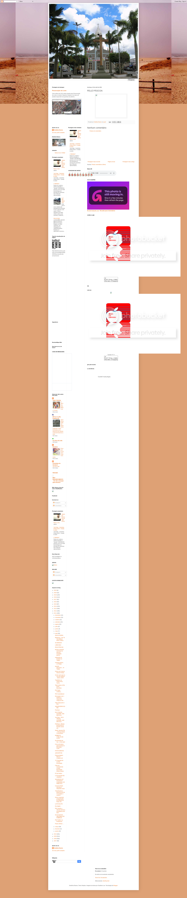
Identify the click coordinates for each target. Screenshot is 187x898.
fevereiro (57, 829)
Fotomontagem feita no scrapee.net (59, 757)
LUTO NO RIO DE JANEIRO (59, 776)
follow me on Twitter (60, 153)
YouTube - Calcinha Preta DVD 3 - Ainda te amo (59, 175)
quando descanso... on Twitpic (59, 668)
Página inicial (111, 161)
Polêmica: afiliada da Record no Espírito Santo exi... (59, 726)
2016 (55, 601)
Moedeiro (55, 447)
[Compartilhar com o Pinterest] (120, 122)
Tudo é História (57, 400)
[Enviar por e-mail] (113, 122)
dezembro (58, 615)
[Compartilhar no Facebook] (118, 122)
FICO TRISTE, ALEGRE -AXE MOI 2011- (59, 714)
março (57, 826)
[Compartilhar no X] (116, 122)
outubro (57, 619)
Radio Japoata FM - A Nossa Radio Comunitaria (60, 732)
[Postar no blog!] (115, 122)
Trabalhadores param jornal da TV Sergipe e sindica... (60, 793)
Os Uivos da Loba (57, 440)
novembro (58, 617)
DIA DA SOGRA (59, 635)
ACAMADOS (58, 642)
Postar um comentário (95, 131)
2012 (55, 611)
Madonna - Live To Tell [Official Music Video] (60, 639)
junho (57, 629)
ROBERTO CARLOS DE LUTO (59, 737)
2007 (55, 841)
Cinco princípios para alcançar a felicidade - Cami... (60, 746)
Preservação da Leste (59, 90)
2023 (55, 590)
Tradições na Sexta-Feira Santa (59, 681)
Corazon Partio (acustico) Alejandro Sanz (60, 787)
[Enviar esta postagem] (109, 122)
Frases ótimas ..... (59, 823)
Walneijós (55, 472)
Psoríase (57, 710)
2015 (55, 604)
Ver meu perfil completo (58, 132)
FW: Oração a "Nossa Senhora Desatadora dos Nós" (60, 810)
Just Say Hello (56, 466)
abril (56, 633)
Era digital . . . (58, 806)
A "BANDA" (56, 183)
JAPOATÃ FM (58, 753)
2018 (55, 597)
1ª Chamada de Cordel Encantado (59, 762)
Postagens (57, 502)
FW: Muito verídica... (58, 691)
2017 (55, 599)
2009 (55, 836)
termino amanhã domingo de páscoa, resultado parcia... (59, 652)
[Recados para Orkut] (108, 209)
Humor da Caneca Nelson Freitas (60, 672)
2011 (55, 613)
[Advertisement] (111, 146)
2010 (55, 834)
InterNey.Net (106, 881)
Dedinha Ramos (58, 130)
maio (56, 631)
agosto (57, 624)
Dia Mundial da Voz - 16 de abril (60, 741)
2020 (55, 592)
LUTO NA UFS (59, 804)
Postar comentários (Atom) (99, 164)
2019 (55, 595)
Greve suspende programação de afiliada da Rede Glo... (59, 799)
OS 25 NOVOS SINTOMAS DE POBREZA (59, 816)
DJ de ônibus (58, 773)
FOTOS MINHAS (59, 750)
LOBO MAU (58, 645)
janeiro (57, 831)
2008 (55, 838)
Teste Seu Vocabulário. (101, 877)
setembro (57, 622)
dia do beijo (57, 218)
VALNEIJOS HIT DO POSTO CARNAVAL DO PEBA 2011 (60, 781)
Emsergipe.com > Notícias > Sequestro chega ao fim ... (59, 698)
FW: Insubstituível (59, 694)
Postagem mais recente (94, 161)
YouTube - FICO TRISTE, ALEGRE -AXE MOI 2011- (59, 719)
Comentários (57, 505)
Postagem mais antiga (128, 161)
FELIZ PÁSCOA (59, 647)
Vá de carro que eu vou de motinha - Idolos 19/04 (60, 676)
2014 (55, 606)
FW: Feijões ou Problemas (59, 820)
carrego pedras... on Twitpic (59, 663)
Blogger (115, 885)
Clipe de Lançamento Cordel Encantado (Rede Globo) (59, 768)
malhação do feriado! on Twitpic (58, 659)
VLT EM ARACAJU (63, 200)
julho (56, 626)
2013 (55, 608)
